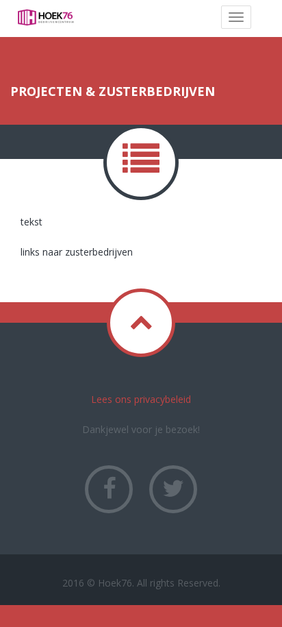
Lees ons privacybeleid (141, 399)
